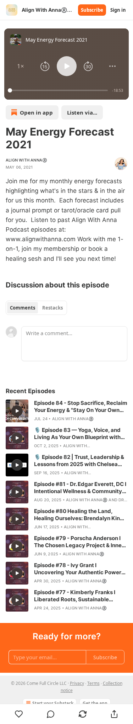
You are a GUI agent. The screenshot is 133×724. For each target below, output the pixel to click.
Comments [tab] (22, 308)
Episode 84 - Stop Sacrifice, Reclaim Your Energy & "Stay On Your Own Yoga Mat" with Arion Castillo (80, 407)
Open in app (36, 112)
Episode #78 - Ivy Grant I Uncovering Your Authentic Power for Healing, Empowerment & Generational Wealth (77, 569)
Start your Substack (52, 703)
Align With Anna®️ (26, 160)
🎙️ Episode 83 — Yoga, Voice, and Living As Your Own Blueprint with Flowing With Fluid (77, 434)
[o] (17, 411)
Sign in (118, 10)
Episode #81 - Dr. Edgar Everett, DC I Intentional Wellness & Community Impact (80, 488)
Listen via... (82, 112)
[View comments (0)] (51, 714)
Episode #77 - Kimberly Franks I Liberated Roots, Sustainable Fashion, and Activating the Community (74, 596)
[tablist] (36, 308)
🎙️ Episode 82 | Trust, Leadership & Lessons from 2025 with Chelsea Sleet (79, 461)
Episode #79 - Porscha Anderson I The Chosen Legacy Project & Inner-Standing (80, 542)
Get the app (95, 703)
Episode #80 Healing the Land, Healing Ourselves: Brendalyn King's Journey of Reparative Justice (80, 515)
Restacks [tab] (52, 308)
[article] (66, 411)
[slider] (59, 90)
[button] (20, 66)
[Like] (19, 714)
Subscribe (92, 10)
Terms (93, 683)
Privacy (77, 683)
